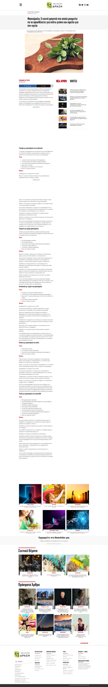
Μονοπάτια (54, 573)
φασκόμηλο (48, 101)
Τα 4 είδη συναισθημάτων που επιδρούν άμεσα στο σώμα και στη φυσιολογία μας (78, 112)
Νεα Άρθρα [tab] (61, 81)
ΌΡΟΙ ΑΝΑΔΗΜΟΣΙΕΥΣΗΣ (20, 676)
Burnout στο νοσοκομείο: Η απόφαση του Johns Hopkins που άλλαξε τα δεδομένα (78, 98)
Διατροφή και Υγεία (32, 13)
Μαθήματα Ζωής (50, 658)
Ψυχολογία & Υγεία (45, 606)
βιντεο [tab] (73, 81)
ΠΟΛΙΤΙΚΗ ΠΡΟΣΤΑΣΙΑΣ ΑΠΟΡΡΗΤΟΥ (54, 543)
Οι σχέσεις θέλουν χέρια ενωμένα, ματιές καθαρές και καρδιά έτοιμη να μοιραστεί (78, 118)
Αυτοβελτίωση (38, 652)
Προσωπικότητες (82, 656)
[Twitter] (82, 5)
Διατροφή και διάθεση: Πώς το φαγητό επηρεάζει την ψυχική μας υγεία (30, 532)
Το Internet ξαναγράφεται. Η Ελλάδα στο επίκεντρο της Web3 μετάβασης (54, 532)
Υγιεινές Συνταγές (30, 12)
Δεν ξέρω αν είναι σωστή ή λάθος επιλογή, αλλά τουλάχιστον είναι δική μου (30, 506)
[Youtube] (87, 5)
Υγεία (64, 652)
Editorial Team (22, 82)
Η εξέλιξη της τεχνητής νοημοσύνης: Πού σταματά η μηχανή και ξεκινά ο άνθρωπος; (78, 532)
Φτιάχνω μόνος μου (67, 672)
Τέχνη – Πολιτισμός (50, 663)
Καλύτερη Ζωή (77, 573)
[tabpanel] (72, 108)
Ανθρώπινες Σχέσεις (50, 655)
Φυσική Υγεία (66, 660)
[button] (20, 5)
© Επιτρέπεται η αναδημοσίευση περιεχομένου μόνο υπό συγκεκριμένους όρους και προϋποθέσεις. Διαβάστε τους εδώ (22, 680)
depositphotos (18, 664)
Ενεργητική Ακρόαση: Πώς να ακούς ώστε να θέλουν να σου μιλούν (30, 576)
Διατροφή (37, 663)
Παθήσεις (65, 656)
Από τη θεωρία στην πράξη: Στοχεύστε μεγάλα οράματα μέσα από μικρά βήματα (78, 506)
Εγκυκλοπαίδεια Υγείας (68, 655)
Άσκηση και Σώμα (67, 665)
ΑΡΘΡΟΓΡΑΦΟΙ (18, 666)
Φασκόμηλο (37, 12)
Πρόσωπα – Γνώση (82, 652)
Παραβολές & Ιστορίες (51, 660)
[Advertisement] (36, 127)
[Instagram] (85, 5)
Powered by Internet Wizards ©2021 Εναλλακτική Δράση (79, 685)
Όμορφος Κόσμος (51, 652)
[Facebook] (80, 5)
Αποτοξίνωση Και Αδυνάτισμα (39, 666)
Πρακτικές (37, 660)
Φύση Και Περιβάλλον (68, 673)
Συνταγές (37, 670)
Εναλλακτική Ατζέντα (83, 661)
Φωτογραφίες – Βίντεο (51, 665)
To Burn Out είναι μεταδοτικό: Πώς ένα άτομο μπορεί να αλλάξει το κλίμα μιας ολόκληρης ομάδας (78, 91)
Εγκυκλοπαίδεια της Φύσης (68, 668)
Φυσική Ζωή (66, 662)
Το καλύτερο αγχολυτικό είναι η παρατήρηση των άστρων (77, 124)
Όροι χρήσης (17, 671)
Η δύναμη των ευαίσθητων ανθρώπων (54, 575)
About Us (17, 668)
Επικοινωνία (18, 675)
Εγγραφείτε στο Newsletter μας (54, 537)
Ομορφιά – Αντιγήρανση (68, 670)
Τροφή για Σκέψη (82, 658)
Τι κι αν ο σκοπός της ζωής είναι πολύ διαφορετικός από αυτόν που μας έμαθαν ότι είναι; (78, 576)
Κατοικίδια (48, 656)
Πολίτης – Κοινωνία (50, 661)
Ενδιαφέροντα (30, 573)
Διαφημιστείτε (18, 669)
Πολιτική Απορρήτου (19, 673)
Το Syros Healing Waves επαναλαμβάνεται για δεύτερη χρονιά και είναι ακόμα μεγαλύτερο (63, 636)
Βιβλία (27, 632)
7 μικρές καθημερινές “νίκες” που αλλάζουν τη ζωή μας (54, 506)
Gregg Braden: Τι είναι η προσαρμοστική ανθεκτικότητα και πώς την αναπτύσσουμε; (78, 105)
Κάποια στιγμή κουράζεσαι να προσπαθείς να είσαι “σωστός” (80, 636)
